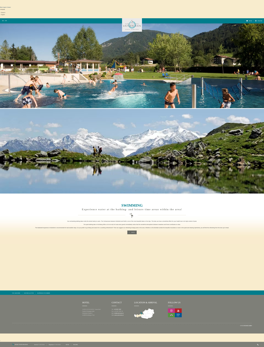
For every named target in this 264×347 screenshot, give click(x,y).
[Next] (250, 110)
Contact (9, 7)
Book (1, 7)
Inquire (5, 7)
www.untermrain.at (118, 315)
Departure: (51, 344)
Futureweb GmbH (246, 325)
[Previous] (13, 110)
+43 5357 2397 (117, 309)
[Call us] (258, 344)
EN (6, 20)
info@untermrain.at (118, 313)
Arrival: (36, 344)
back (133, 232)
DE (3, 20)
